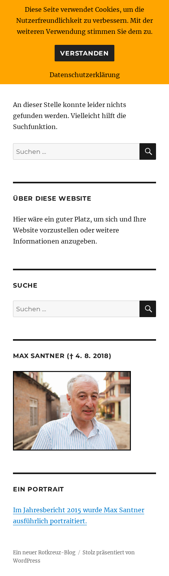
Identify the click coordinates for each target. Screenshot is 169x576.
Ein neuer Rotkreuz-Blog (44, 552)
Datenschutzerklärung (85, 75)
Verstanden (84, 53)
